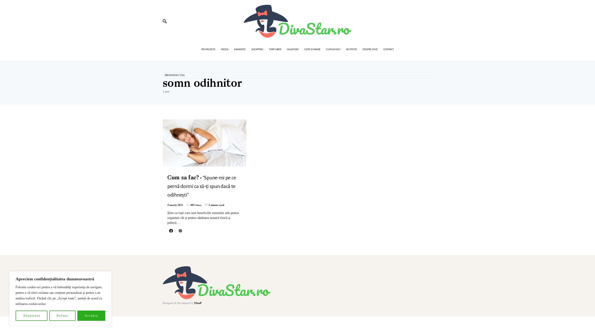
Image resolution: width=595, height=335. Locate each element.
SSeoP (198, 303)
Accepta (91, 315)
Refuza (62, 315)
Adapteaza (31, 315)
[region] (60, 298)
